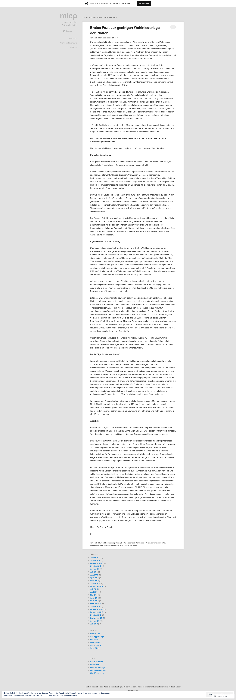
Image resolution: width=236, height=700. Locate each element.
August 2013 (95, 621)
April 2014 (94, 598)
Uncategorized (129, 543)
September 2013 (97, 618)
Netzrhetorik (95, 642)
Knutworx (94, 639)
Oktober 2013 (95, 615)
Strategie (119, 543)
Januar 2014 (95, 606)
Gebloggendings (97, 636)
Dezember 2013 (96, 609)
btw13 (162, 543)
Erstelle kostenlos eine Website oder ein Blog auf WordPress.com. (111, 687)
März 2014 (94, 600)
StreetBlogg (95, 648)
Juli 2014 (94, 589)
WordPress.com (97, 673)
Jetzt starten (144, 3)
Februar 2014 (95, 603)
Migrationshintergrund (68, 42)
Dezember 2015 (96, 563)
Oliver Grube (95, 645)
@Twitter (73, 47)
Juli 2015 (94, 571)
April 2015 (94, 577)
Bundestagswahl (96, 545)
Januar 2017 (95, 557)
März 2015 (94, 580)
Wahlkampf (140, 543)
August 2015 (95, 569)
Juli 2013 (94, 623)
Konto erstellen (96, 661)
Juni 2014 (94, 592)
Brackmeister (95, 633)
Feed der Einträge (97, 667)
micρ (69, 15)
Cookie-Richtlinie (70, 695)
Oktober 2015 (95, 566)
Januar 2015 (95, 583)
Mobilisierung (109, 543)
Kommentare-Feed (98, 670)
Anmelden (94, 664)
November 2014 (96, 586)
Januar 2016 (95, 560)
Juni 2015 (94, 574)
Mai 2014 (94, 595)
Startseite (73, 38)
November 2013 (96, 612)
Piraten (107, 545)
